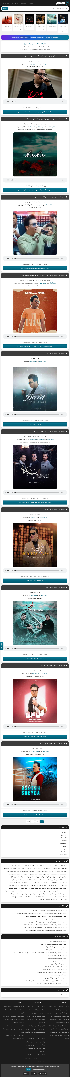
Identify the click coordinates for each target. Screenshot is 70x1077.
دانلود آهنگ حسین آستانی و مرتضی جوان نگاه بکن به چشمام (45, 119)
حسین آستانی (41, 127)
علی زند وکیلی (43, 883)
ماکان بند (28, 897)
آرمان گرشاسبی (62, 866)
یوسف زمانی (41, 900)
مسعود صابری (16, 891)
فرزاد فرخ (26, 886)
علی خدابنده (19, 883)
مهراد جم (40, 897)
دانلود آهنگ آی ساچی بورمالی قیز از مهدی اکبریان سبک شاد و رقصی (47, 922)
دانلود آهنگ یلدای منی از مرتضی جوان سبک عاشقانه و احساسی (45, 56)
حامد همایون (54, 874)
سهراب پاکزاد (14, 877)
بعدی (28, 822)
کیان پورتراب (54, 888)
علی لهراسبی (35, 883)
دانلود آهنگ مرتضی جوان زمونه (55, 587)
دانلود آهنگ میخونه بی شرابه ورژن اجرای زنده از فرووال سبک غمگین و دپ (46, 916)
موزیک (64, 849)
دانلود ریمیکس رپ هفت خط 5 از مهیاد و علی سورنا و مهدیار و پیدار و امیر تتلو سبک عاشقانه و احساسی (35, 1058)
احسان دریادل (53, 869)
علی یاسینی (12, 883)
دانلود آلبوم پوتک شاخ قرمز (58, 975)
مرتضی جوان (34, 64)
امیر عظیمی (29, 869)
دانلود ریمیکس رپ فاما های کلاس (56, 956)
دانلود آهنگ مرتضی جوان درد (55, 353)
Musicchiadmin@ (25, 37)
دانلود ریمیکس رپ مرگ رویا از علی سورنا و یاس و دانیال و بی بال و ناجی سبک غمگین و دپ (41, 913)
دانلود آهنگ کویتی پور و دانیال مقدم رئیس (54, 970)
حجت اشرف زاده (11, 871)
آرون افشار (46, 866)
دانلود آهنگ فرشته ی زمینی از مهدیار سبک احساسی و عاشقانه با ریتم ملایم (45, 981)
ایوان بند (57, 871)
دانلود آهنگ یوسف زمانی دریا (58, 941)
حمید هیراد (46, 874)
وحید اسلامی (32, 439)
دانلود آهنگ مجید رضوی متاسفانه (56, 961)
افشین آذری (21, 869)
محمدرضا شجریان (33, 888)
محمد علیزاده (45, 894)
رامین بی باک (24, 874)
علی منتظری (27, 883)
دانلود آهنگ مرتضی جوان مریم (55, 509)
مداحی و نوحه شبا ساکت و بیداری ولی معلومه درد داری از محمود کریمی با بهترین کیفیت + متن (13, 1019)
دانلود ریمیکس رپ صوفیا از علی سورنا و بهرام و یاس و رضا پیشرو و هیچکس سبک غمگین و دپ (40, 953)
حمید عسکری (62, 874)
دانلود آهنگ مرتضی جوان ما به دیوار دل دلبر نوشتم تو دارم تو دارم (43, 275)
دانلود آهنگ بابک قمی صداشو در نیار (56, 950)
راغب (58, 877)
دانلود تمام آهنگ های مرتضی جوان (35, 44)
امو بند (52, 871)
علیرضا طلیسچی (14, 880)
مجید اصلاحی (53, 894)
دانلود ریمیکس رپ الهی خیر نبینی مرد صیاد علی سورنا (51, 972)
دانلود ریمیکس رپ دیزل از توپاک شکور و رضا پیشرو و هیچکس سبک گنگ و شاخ (44, 925)
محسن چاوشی (43, 891)
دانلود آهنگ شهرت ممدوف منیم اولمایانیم (54, 967)
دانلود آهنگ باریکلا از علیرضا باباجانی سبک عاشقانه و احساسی (49, 919)
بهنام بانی (32, 871)
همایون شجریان (50, 900)
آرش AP (34, 866)
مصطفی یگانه (7, 891)
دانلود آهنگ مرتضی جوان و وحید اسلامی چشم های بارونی (47, 431)
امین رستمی (36, 869)
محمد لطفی (55, 897)
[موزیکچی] (62, 3)
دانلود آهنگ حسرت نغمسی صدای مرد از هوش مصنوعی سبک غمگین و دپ (46, 930)
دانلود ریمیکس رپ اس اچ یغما (58, 964)
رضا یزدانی (10, 874)
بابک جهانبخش (40, 871)
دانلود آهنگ (44, 64)
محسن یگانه (13, 894)
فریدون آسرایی (42, 886)
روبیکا (34, 1074)
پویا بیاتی (25, 871)
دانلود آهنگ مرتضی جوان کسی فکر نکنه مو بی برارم (48, 197)
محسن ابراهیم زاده (44, 888)
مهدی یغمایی (62, 894)
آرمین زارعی (53, 866)
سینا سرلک (39, 880)
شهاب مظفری (31, 880)
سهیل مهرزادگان (51, 877)
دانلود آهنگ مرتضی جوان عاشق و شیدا (52, 744)
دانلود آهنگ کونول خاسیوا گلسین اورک (55, 978)
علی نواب (49, 886)
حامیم (40, 874)
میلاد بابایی (47, 897)
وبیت (28, 1069)
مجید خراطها (29, 894)
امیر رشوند (13, 869)
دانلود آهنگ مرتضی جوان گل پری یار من (52, 666)
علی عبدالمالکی (62, 883)
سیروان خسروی (41, 877)
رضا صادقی (17, 874)
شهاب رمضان (22, 880)
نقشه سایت (6, 3)
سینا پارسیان (54, 880)
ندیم (57, 900)
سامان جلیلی (62, 880)
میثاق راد (34, 897)
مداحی (31, 3)
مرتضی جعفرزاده (12, 888)
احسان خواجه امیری (25, 866)
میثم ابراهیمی (25, 891)
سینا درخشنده (23, 877)
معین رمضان (21, 894)
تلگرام (26, 1074)
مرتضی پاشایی (53, 891)
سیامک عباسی (32, 877)
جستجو (5, 9)
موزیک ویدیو (62, 855)
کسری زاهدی (62, 888)
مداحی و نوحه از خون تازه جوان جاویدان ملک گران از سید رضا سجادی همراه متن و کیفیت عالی (13, 1010)
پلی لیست (23, 3)
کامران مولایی (11, 886)
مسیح (16, 897)
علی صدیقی (63, 886)
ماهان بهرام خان (23, 888)
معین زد (22, 897)
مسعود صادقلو (62, 891)
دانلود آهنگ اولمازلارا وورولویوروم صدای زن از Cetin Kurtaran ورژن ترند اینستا (45, 928)
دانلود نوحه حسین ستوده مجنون (15, 1026)
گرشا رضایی (19, 886)
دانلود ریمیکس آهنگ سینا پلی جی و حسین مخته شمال (51, 984)
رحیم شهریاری (33, 874)
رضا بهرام (63, 877)
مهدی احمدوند (34, 891)
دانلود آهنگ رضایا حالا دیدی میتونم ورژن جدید (53, 944)
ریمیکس (63, 841)
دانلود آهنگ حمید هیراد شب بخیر (57, 958)
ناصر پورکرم (10, 897)
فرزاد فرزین (33, 886)
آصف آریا (40, 866)
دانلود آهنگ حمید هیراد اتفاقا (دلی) (56, 947)
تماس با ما (15, 3)
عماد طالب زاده (53, 883)
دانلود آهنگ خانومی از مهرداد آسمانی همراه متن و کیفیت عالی (49, 911)
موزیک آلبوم (62, 852)
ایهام (46, 871)
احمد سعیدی (44, 869)
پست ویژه (63, 835)
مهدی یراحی (62, 897)
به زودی (64, 832)
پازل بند (19, 871)
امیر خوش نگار (62, 869)
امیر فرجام (6, 869)
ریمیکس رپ (63, 843)
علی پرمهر (56, 886)
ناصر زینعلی (63, 900)
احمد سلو (63, 871)
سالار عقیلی (47, 880)
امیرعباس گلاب (15, 866)
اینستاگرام (43, 1074)
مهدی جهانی (37, 894)
